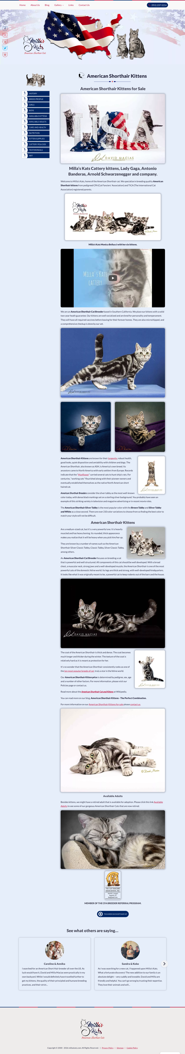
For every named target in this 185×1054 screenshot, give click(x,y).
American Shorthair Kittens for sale (106, 704)
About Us (35, 5)
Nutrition (34, 133)
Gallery (58, 5)
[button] (164, 963)
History (33, 93)
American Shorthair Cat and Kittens (97, 691)
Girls (31, 105)
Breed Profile (36, 99)
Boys (31, 110)
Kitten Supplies (37, 138)
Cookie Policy (132, 1048)
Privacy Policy (108, 1048)
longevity (112, 458)
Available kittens (38, 116)
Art (31, 155)
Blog (47, 5)
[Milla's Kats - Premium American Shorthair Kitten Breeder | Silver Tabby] (5, 22)
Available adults (37, 122)
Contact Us (84, 5)
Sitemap (120, 1048)
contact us (135, 704)
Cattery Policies (37, 144)
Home (23, 5)
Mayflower (83, 474)
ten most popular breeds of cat (79, 671)
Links (71, 5)
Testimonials (36, 150)
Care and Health (37, 127)
